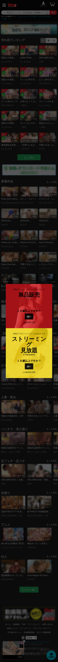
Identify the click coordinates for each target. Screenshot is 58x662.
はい (29, 316)
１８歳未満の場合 (29, 322)
